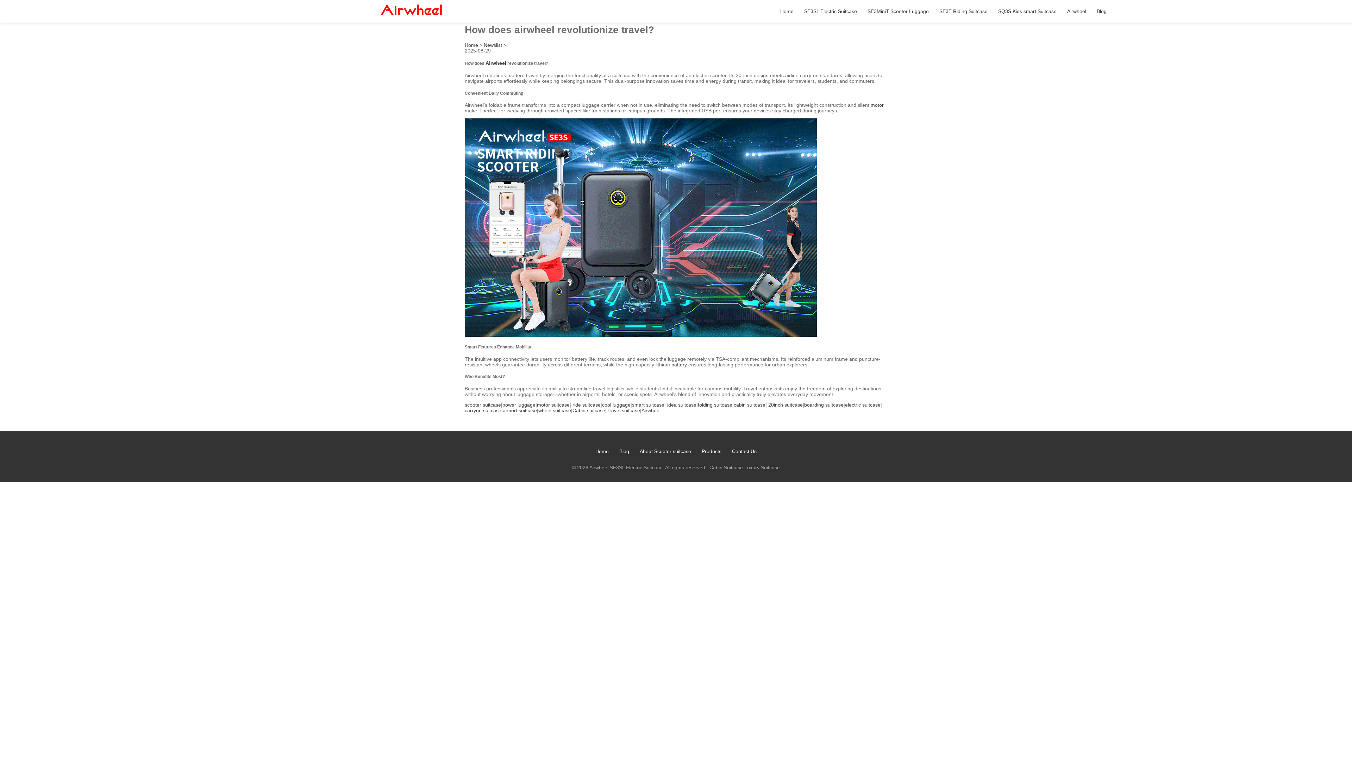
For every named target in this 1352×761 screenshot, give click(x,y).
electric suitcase (863, 405)
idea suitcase (681, 405)
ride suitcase (586, 405)
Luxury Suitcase (762, 467)
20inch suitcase (785, 405)
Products (711, 451)
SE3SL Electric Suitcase (830, 11)
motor (877, 105)
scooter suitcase (483, 405)
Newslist (493, 45)
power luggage (519, 405)
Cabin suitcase (588, 410)
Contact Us (744, 451)
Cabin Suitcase (726, 467)
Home (787, 11)
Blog (1102, 11)
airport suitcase (520, 410)
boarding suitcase (824, 405)
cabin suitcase (749, 405)
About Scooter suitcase (665, 451)
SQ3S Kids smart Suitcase (1027, 11)
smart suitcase (648, 405)
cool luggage (616, 405)
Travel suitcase (623, 410)
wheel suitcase (554, 410)
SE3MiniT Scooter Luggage (898, 11)
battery (679, 364)
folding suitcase (715, 405)
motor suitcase (553, 405)
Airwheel (1076, 11)
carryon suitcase (483, 410)
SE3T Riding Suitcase (963, 11)
